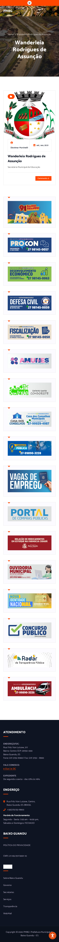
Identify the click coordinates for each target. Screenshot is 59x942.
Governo (7, 885)
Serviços (7, 899)
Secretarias (8, 892)
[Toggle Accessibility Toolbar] (52, 935)
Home (11, 34)
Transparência (10, 906)
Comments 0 (43, 178)
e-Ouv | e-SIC (9, 769)
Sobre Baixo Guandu (13, 878)
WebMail (7, 913)
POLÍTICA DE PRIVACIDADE (17, 845)
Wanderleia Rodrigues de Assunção (34, 34)
